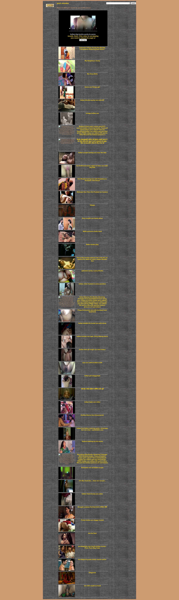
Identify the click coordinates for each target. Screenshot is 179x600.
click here (83, 40)
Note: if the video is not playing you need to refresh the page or (84, 37)
